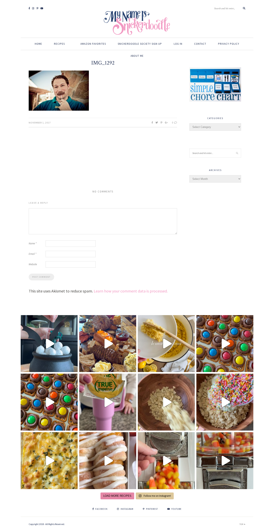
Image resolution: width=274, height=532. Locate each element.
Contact (200, 44)
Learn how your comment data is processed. (131, 290)
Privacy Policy (228, 44)
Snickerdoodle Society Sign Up (140, 44)
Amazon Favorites (93, 44)
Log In (178, 44)
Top (241, 524)
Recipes (59, 44)
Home (38, 44)
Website (33, 264)
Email (32, 254)
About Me (137, 56)
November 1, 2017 (40, 122)
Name (33, 243)
